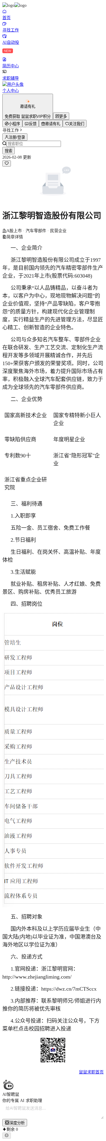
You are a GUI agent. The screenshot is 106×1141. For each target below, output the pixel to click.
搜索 (8, 151)
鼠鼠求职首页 (91, 1072)
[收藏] (6, 163)
